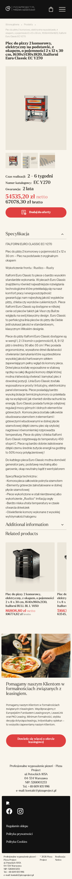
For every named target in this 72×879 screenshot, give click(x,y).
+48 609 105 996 (38, 786)
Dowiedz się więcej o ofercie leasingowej (36, 741)
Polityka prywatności (19, 834)
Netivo (58, 860)
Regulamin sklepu (17, 826)
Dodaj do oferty (40, 212)
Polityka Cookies (16, 841)
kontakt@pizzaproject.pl (40, 790)
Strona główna (12, 25)
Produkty (28, 25)
